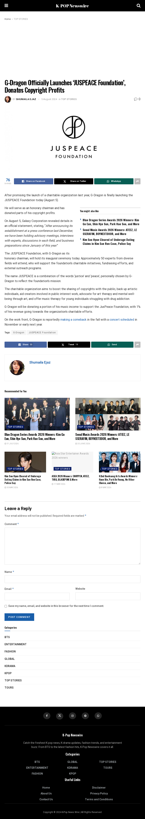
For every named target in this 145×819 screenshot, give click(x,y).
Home (8, 19)
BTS (7, 637)
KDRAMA (10, 666)
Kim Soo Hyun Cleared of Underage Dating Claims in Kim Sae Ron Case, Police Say (108, 241)
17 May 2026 (59, 484)
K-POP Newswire (72, 6)
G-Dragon (18, 332)
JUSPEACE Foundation (42, 332)
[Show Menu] (6, 5)
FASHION (10, 652)
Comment (12, 524)
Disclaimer (99, 788)
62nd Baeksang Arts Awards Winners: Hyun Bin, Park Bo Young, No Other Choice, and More (118, 479)
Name (9, 572)
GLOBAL (10, 659)
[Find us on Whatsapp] (98, 715)
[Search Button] (138, 5)
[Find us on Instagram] (72, 715)
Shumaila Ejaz (26, 99)
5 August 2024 (49, 99)
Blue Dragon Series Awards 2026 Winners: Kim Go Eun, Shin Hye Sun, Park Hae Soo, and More (111, 222)
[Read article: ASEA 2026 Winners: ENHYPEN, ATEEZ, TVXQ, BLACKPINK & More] (72, 462)
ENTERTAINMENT (16, 644)
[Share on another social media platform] (137, 181)
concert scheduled (122, 319)
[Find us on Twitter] (59, 716)
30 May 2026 (12, 487)
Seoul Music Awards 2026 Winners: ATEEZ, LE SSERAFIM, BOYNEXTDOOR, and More (110, 232)
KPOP (8, 673)
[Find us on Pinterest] (85, 715)
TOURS (9, 688)
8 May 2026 (106, 487)
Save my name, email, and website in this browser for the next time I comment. (56, 606)
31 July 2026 (12, 443)
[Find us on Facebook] (46, 715)
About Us (46, 794)
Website (80, 589)
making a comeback (73, 319)
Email (9, 589)
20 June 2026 (83, 443)
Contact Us (46, 799)
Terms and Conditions (99, 799)
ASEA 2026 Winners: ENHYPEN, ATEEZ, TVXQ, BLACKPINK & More (70, 477)
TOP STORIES (21, 19)
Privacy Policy (99, 794)
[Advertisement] (72, 49)
